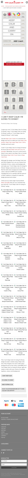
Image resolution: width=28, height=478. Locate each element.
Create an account (12, 419)
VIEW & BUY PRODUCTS (15, 64)
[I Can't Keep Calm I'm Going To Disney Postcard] (7, 223)
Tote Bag (7, 235)
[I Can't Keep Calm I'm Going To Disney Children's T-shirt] (7, 321)
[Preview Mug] (14, 84)
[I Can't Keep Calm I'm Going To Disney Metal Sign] (7, 278)
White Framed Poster (20, 301)
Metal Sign (7, 280)
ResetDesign (23, 13)
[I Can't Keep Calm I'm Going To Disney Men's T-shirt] (7, 204)
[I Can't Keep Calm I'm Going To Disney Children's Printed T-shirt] (7, 310)
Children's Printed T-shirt (7, 312)
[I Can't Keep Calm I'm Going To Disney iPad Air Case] (7, 331)
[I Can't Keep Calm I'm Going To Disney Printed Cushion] (20, 267)
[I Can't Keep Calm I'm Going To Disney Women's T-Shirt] (20, 310)
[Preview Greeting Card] (6, 99)
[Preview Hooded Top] (21, 107)
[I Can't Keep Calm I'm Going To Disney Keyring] (7, 212)
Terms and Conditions (15, 474)
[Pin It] (5, 112)
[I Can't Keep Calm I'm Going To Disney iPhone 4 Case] (20, 342)
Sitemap (3, 437)
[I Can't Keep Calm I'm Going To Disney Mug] (7, 191)
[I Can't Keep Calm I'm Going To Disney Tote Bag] (7, 234)
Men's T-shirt (7, 205)
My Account (4, 417)
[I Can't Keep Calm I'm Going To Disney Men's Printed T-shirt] (20, 204)
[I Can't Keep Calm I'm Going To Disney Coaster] (20, 276)
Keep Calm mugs (10, 142)
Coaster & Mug (7, 290)
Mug (7, 193)
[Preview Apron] (21, 92)
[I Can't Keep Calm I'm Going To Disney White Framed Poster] (20, 299)
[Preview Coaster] (6, 92)
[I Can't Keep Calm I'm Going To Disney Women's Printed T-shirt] (20, 321)
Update (22, 44)
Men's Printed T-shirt (20, 205)
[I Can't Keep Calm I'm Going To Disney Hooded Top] (20, 257)
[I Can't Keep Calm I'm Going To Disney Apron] (20, 244)
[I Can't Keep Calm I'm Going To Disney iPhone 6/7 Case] (20, 235)
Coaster (20, 278)
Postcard (7, 225)
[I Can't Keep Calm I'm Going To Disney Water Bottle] (7, 246)
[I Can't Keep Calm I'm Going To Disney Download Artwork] (20, 225)
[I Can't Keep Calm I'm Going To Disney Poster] (20, 191)
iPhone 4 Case (20, 344)
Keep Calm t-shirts (20, 142)
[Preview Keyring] (14, 99)
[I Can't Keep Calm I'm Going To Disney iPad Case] (20, 329)
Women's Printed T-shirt (20, 322)
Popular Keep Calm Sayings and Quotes (15, 6)
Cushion (7, 267)
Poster (20, 193)
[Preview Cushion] (21, 99)
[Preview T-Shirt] (6, 84)
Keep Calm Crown (13, 155)
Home (2, 6)
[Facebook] (1, 453)
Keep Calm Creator (11, 138)
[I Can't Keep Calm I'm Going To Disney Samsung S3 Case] (20, 353)
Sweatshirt (7, 259)
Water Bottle (7, 248)
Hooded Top (20, 259)
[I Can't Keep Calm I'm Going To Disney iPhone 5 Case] (7, 353)
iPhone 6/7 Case (20, 237)
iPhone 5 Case (7, 354)
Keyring (7, 214)
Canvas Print (20, 290)
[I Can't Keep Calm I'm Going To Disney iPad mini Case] (7, 342)
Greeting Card (20, 216)
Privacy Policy (7, 474)
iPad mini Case (7, 344)
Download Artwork (20, 227)
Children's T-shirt (8, 322)
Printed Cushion (20, 269)
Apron (20, 246)
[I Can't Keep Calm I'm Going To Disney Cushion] (7, 266)
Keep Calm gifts (5, 182)
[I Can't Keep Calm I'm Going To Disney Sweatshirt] (7, 257)
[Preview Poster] (21, 84)
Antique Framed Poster (7, 301)
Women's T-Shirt (20, 312)
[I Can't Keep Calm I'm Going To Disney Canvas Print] (20, 289)
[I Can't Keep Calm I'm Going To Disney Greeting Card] (20, 214)
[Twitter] (3, 453)
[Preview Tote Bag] (6, 107)
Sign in (3, 419)
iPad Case (20, 331)
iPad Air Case (7, 333)
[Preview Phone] (14, 107)
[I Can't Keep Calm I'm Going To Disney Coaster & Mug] (7, 289)
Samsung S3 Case (20, 354)
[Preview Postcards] (14, 92)
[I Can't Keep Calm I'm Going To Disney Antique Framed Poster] (7, 299)
